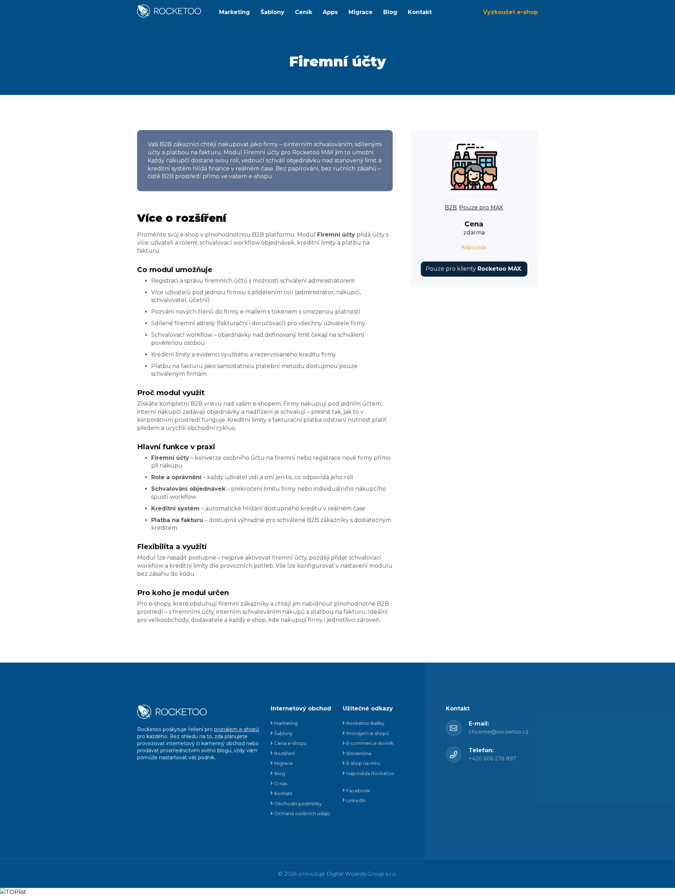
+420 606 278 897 (492, 758)
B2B (451, 207)
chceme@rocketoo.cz (498, 731)
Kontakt (420, 12)
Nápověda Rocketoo (370, 773)
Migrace (360, 12)
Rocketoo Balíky (365, 723)
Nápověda (474, 247)
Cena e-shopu (290, 743)
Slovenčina (358, 753)
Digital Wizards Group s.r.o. (362, 873)
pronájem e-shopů (236, 729)
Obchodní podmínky (298, 803)
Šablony (272, 12)
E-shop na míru (363, 763)
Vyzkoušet (510, 12)
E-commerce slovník (369, 743)
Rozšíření (284, 753)
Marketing (234, 12)
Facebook (358, 790)
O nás (280, 783)
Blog (390, 12)
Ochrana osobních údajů (302, 813)
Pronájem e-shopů (367, 733)
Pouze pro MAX (481, 207)
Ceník (303, 12)
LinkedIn (356, 800)
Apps (330, 12)
